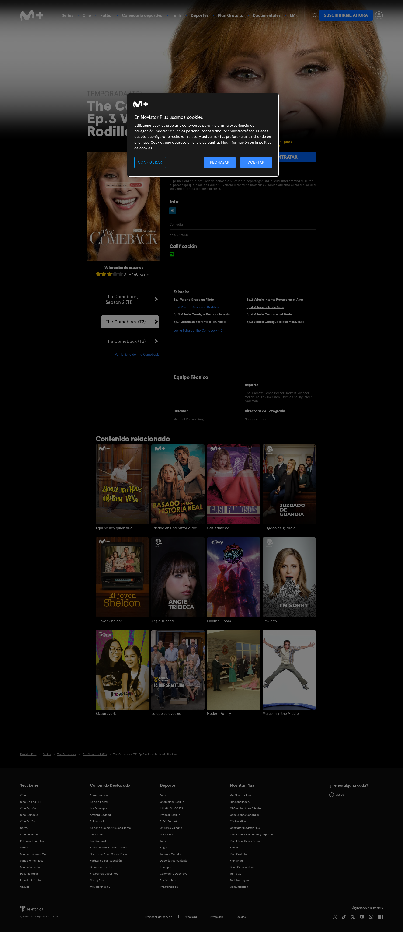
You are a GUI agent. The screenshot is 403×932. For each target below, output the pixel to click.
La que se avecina (166, 714)
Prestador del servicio (158, 916)
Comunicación (239, 886)
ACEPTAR (256, 162)
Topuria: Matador (171, 854)
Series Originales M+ (33, 854)
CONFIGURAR (150, 162)
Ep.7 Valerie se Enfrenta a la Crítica (200, 322)
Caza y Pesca (98, 880)
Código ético (238, 821)
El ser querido (99, 795)
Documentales (267, 15)
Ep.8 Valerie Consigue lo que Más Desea (275, 322)
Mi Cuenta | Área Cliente (245, 808)
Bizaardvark (106, 714)
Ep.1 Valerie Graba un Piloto (194, 299)
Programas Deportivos (104, 873)
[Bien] (115, 274)
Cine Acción (27, 821)
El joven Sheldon (109, 621)
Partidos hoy (168, 880)
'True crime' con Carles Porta (108, 854)
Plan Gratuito (230, 15)
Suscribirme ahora (346, 15)
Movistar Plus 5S (100, 886)
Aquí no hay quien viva (114, 528)
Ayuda (340, 794)
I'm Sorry (270, 621)
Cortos (24, 828)
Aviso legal (191, 916)
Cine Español (28, 808)
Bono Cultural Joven (243, 867)
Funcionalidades (240, 801)
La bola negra (99, 801)
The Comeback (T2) (126, 322)
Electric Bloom (219, 621)
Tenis (176, 15)
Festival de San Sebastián (106, 860)
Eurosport (166, 867)
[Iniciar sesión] (379, 15)
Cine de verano (29, 834)
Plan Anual (236, 860)
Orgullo (24, 886)
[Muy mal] (98, 274)
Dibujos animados (101, 867)
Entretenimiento (30, 880)
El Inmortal (97, 821)
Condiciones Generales (244, 815)
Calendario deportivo (142, 15)
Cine (87, 15)
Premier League (170, 815)
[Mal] (103, 274)
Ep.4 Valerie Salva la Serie (265, 307)
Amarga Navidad (100, 815)
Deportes (199, 15)
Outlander (96, 834)
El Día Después (169, 821)
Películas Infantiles (32, 841)
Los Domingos (98, 808)
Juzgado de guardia (279, 528)
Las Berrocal (98, 841)
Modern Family (219, 714)
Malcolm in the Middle (281, 714)
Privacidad (216, 916)
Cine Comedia (29, 815)
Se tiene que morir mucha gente (110, 828)
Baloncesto (167, 834)
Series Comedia (30, 867)
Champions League (172, 801)
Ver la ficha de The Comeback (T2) (199, 330)
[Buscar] (315, 15)
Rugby (163, 847)
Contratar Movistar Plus (245, 828)
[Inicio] (31, 15)
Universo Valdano (171, 828)
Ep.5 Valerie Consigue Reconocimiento (202, 314)
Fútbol (106, 15)
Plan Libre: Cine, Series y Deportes (251, 834)
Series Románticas (31, 860)
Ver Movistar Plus (240, 795)
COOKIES (241, 916)
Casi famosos (218, 528)
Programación (169, 886)
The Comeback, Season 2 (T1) (122, 299)
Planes (234, 847)
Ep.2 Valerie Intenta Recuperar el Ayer (275, 299)
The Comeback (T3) (126, 341)
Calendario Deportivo (173, 873)
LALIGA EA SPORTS (171, 808)
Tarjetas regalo (239, 880)
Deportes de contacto (174, 860)
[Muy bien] (120, 274)
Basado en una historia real (174, 528)
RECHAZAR (219, 162)
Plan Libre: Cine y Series (245, 841)
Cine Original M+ (30, 801)
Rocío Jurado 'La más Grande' (109, 847)
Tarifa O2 (236, 873)
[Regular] (109, 274)
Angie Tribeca (162, 621)
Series (67, 15)
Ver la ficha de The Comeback (137, 354)
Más (294, 15)
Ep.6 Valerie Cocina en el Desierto (271, 314)
